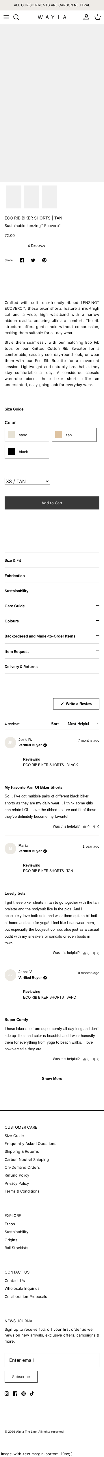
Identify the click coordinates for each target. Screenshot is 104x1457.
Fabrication (15, 575)
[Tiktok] (32, 1393)
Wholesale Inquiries (22, 1288)
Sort (55, 724)
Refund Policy (17, 1175)
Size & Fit (13, 560)
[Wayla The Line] (52, 17)
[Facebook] (15, 1393)
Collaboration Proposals (26, 1296)
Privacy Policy (17, 1183)
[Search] (19, 17)
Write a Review (82, 705)
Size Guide (14, 409)
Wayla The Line (26, 1431)
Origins (11, 1240)
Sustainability (16, 590)
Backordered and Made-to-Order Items (40, 636)
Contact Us (15, 1280)
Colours (12, 621)
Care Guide (15, 606)
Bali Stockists (16, 1247)
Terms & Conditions (22, 1191)
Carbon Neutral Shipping (27, 1159)
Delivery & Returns (21, 666)
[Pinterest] (23, 1393)
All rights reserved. (51, 1431)
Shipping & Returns (22, 1151)
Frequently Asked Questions (30, 1143)
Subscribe (21, 1376)
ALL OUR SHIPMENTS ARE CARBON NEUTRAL (52, 5)
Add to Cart (52, 502)
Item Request (17, 651)
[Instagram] (7, 1393)
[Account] (85, 17)
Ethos (10, 1224)
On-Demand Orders (22, 1167)
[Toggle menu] (6, 17)
